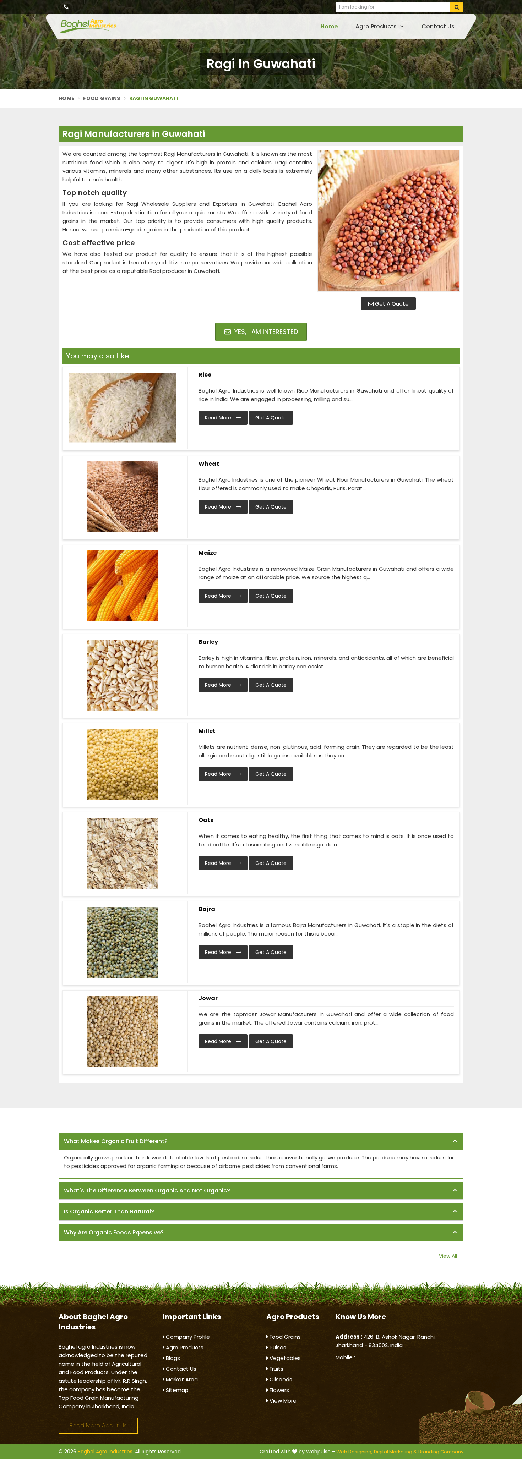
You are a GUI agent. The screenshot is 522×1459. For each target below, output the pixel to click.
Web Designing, (354, 1451)
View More (282, 1400)
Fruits (275, 1368)
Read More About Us (98, 1425)
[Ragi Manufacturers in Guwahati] (388, 221)
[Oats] (122, 853)
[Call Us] (66, 7)
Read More (219, 417)
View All (448, 1256)
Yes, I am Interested (265, 331)
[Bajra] (122, 942)
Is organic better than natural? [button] (109, 1211)
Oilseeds (280, 1379)
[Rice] (122, 407)
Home (329, 26)
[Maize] (122, 585)
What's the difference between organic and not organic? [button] (147, 1190)
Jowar (208, 998)
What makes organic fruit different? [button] (116, 1141)
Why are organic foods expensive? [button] (114, 1232)
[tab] (261, 1141)
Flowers (278, 1390)
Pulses (277, 1347)
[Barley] (122, 675)
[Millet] (122, 764)
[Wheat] (122, 496)
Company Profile (187, 1336)
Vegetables (284, 1358)
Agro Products (376, 26)
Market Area (181, 1379)
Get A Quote (391, 303)
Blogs (172, 1358)
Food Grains (101, 98)
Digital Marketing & (395, 1451)
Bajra (207, 909)
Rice (205, 375)
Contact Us (438, 26)
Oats (206, 820)
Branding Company (440, 1451)
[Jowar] (122, 1031)
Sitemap (176, 1390)
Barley (208, 642)
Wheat (209, 464)
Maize (208, 553)
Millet (207, 731)
